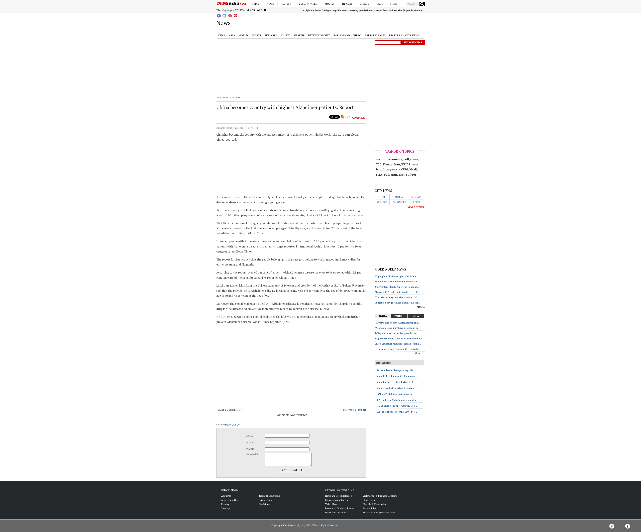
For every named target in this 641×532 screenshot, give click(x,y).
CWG (404, 169)
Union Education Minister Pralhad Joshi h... (398, 343)
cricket (401, 174)
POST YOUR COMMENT (354, 409)
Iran (397, 164)
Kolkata (416, 196)
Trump (387, 164)
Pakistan (390, 174)
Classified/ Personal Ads (375, 504)
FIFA (379, 174)
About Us (226, 495)
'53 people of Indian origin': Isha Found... (396, 276)
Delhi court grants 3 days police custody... (397, 349)
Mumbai (399, 196)
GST (385, 159)
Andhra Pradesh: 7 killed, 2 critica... (395, 387)
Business (271, 35)
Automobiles (369, 508)
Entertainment (318, 35)
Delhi (382, 196)
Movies (329, 3)
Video (357, 35)
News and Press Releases (338, 495)
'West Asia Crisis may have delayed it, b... (397, 327)
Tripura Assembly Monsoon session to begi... (399, 338)
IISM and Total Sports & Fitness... (394, 393)
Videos (364, 3)
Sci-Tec (285, 35)
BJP (398, 169)
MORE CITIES (415, 207)
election (414, 159)
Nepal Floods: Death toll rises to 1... (395, 382)
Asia (232, 35)
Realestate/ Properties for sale (379, 512)
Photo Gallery (370, 499)
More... (421, 306)
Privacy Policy (266, 499)
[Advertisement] (337, 22)
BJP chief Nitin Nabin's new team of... (396, 399)
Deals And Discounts (336, 512)
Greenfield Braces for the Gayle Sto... (396, 411)
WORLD (236, 97)
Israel (380, 169)
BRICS (405, 164)
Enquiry (225, 504)
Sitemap (225, 508)
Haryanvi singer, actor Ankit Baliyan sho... (397, 322)
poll (406, 159)
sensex (415, 164)
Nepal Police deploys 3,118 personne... (397, 376)
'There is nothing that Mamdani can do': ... (397, 297)
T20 (378, 164)
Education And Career (336, 499)
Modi (413, 169)
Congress (390, 169)
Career (286, 3)
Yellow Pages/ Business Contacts (380, 495)
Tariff (378, 159)
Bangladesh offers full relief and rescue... (397, 281)
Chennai (382, 202)
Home (255, 3)
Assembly (395, 159)
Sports (256, 35)
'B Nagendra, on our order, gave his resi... (397, 333)
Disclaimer (264, 504)
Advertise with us (255, 10)
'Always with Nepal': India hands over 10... (397, 292)
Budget (411, 174)
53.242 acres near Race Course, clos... (396, 405)
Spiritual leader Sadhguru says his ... (396, 370)
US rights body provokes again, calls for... (397, 302)
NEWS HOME (222, 97)
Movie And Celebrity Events (339, 508)
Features (395, 35)
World (243, 35)
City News (412, 35)
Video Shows (332, 504)
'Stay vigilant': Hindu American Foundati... (397, 286)
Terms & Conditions (269, 495)
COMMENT (359, 117)
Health (347, 3)
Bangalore (399, 202)
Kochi (416, 202)
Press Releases (375, 35)
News (270, 3)
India (222, 35)
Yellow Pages (308, 3)
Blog (380, 3)
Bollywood (341, 35)
